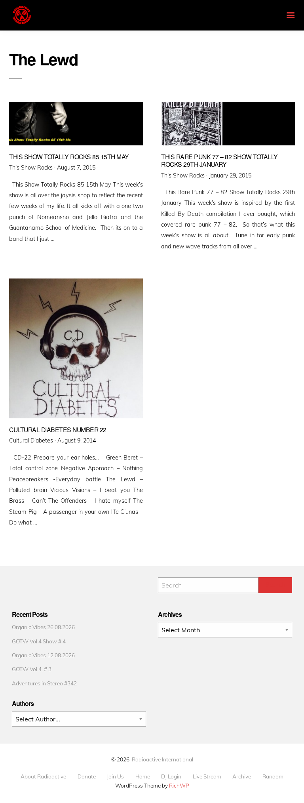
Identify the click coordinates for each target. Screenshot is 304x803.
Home (142, 776)
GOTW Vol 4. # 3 (31, 669)
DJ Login (171, 776)
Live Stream (207, 776)
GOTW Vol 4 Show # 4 (39, 641)
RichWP (179, 785)
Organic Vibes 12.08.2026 (43, 655)
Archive (241, 776)
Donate (87, 776)
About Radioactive (43, 776)
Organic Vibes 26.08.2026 (43, 627)
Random (272, 776)
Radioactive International (162, 759)
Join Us (115, 776)
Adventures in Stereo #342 (44, 683)
